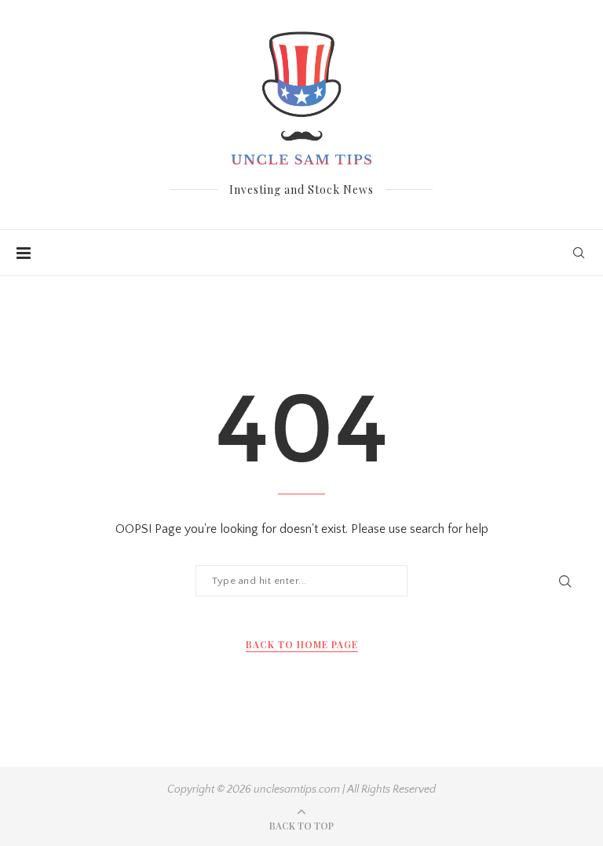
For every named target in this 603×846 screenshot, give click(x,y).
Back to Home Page (302, 644)
